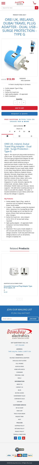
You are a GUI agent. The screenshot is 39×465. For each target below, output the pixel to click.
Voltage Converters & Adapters (19, 358)
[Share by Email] (29, 131)
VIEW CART (20, 411)
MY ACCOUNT (19, 408)
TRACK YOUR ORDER (19, 413)
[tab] (7, 136)
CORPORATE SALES (19, 399)
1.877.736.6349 (19, 345)
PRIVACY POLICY (19, 431)
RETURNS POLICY (19, 428)
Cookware (19, 372)
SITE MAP (19, 401)
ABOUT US (19, 384)
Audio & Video (19, 366)
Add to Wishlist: (19, 126)
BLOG (19, 390)
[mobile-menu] (3, 3)
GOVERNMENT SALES (19, 396)
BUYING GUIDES (19, 393)
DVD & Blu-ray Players (19, 360)
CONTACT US (19, 387)
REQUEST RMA (19, 416)
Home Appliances (19, 369)
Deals (19, 378)
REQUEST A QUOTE (19, 114)
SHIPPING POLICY (19, 425)
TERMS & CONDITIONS (19, 434)
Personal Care (19, 375)
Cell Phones (19, 363)
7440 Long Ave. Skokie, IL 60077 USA (19, 351)
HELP (19, 419)
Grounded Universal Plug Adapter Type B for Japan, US (18, 287)
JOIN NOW (33, 319)
